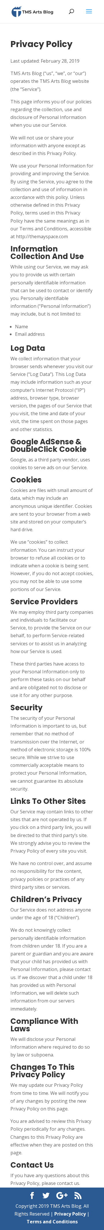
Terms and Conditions (52, 1221)
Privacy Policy (70, 1214)
